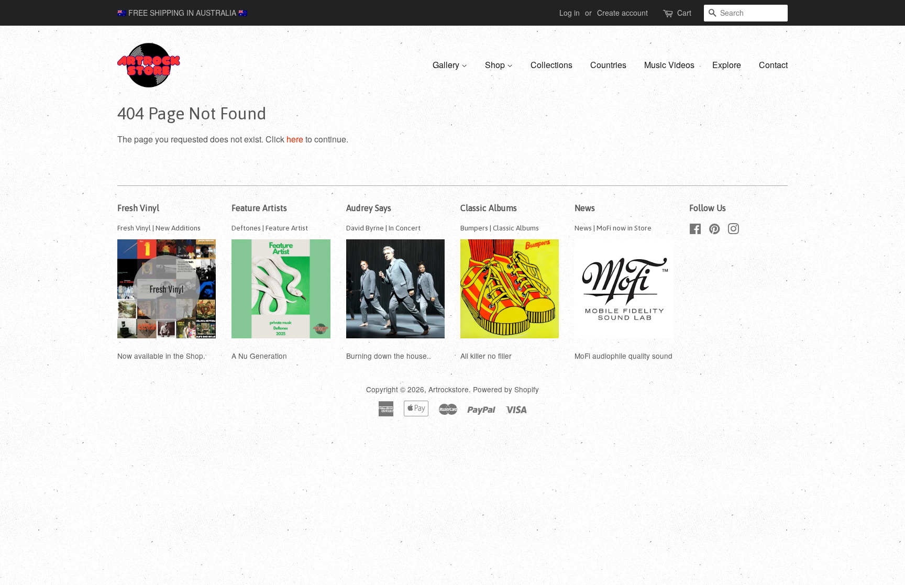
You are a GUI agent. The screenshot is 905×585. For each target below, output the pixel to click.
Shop (496, 65)
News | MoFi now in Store (613, 228)
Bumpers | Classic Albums (499, 228)
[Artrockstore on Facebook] (695, 230)
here (294, 139)
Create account (622, 12)
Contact (773, 65)
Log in (569, 12)
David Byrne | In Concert (383, 228)
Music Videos (669, 65)
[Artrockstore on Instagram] (733, 230)
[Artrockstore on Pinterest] (714, 230)
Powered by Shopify (506, 389)
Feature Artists (259, 208)
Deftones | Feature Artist (269, 228)
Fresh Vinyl (138, 208)
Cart (684, 12)
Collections (551, 65)
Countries (608, 65)
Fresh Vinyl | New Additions (159, 228)
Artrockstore (448, 389)
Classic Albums (488, 208)
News (585, 208)
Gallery (447, 65)
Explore (726, 65)
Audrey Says (368, 208)
